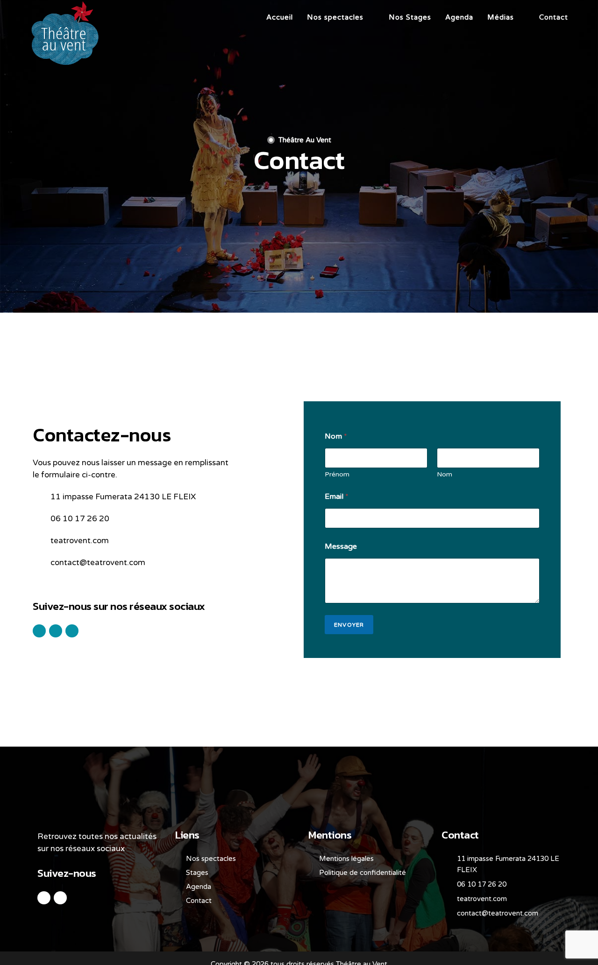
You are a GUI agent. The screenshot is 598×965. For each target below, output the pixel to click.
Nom (444, 474)
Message (341, 546)
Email (337, 496)
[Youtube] (60, 897)
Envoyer (349, 625)
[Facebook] (43, 897)
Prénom (337, 474)
